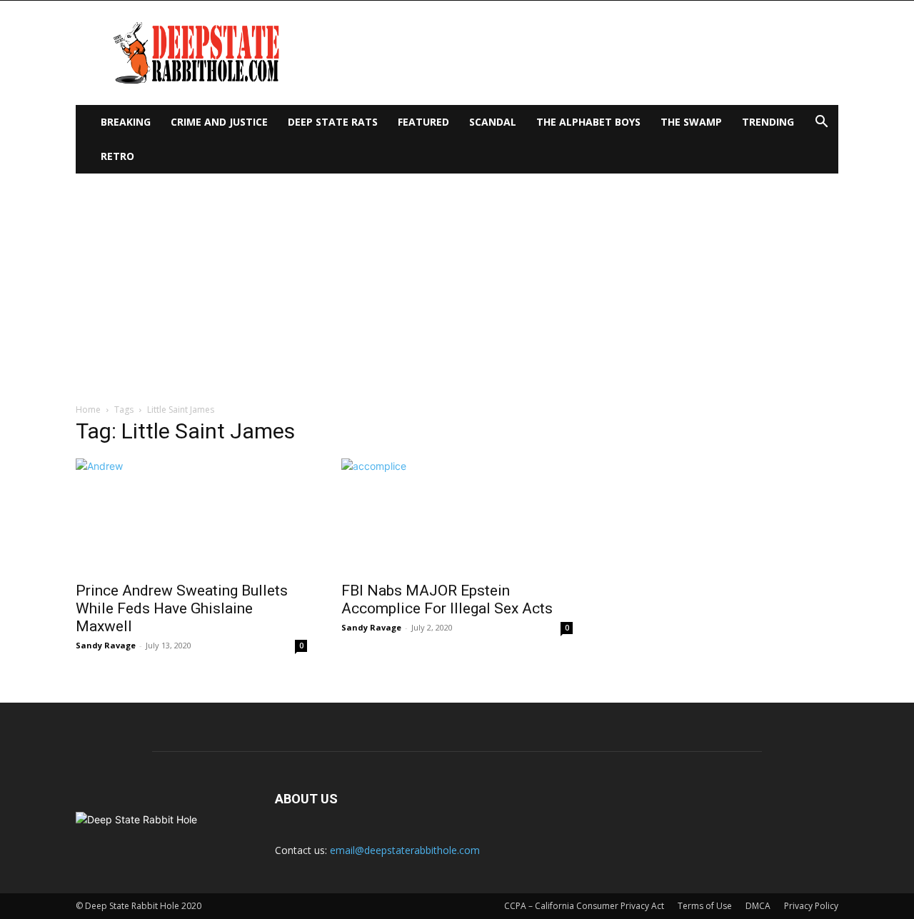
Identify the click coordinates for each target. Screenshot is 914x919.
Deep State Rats (333, 122)
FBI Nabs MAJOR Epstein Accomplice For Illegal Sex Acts (447, 599)
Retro (117, 156)
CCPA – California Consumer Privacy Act (584, 906)
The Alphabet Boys (588, 122)
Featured (423, 122)
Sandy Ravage (106, 645)
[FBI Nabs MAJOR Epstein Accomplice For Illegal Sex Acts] (457, 515)
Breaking (126, 122)
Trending (768, 122)
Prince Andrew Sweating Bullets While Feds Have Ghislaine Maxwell (182, 608)
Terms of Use (705, 906)
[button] (821, 123)
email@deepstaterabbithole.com (405, 850)
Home (88, 409)
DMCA (757, 906)
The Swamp (691, 122)
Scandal (492, 122)
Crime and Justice (219, 122)
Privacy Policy (811, 906)
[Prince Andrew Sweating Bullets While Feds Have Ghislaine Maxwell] (191, 515)
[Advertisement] (457, 281)
